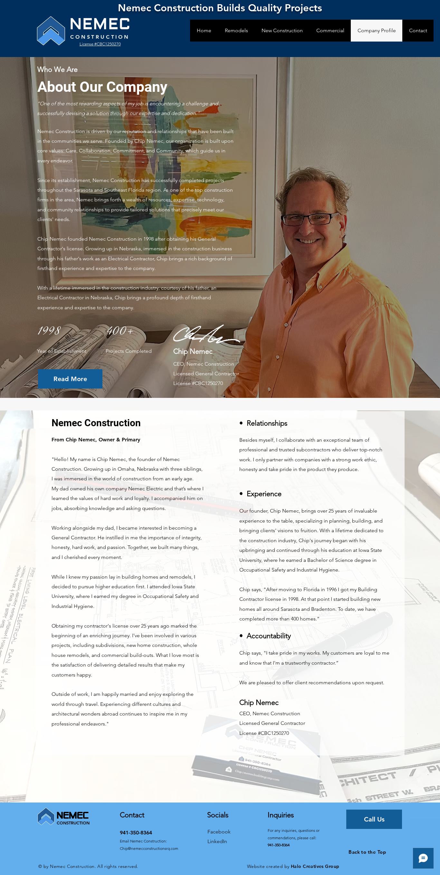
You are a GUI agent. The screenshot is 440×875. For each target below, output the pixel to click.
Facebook (219, 832)
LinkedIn (217, 841)
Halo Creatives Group (315, 866)
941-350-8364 (279, 844)
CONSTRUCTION (100, 37)
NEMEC (100, 24)
